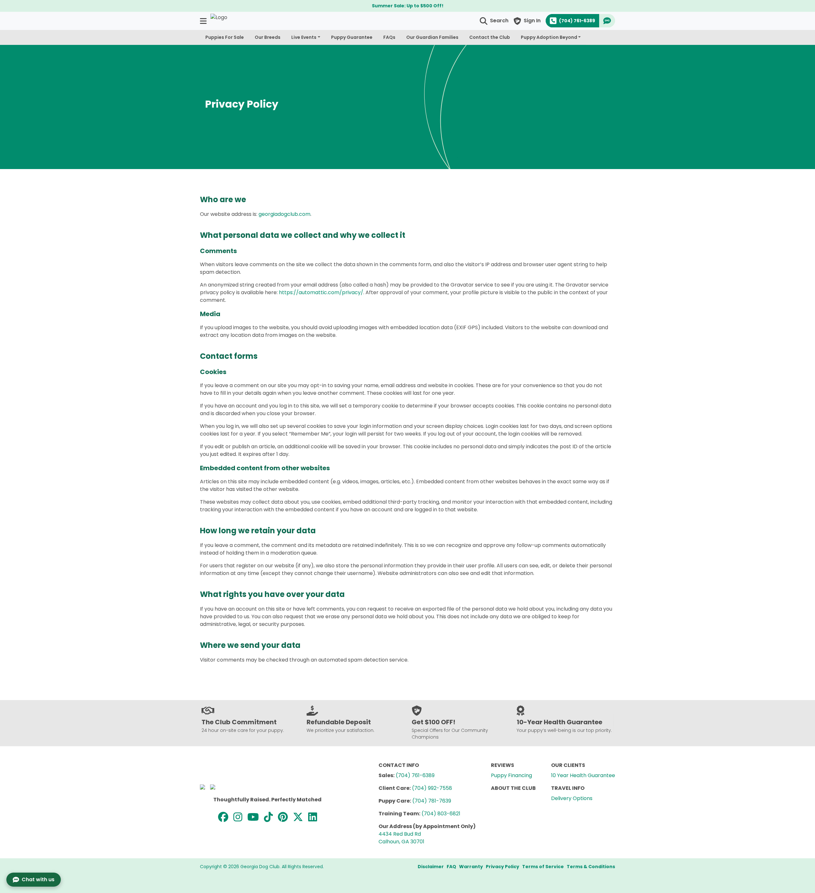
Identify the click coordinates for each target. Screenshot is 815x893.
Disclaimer (431, 866)
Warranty (471, 866)
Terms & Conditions (591, 866)
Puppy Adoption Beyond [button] (549, 37)
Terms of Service (543, 866)
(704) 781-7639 (431, 800)
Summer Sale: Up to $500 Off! (407, 6)
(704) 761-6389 (415, 775)
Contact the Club (489, 37)
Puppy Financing (511, 775)
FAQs (389, 37)
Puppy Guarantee (351, 37)
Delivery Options (571, 798)
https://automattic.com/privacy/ (321, 292)
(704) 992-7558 (432, 788)
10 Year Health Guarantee (583, 775)
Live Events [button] (303, 37)
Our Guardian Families (432, 37)
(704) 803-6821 (441, 813)
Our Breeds (267, 37)
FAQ (451, 866)
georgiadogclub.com (284, 214)
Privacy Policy (502, 866)
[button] (204, 21)
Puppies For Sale (224, 37)
